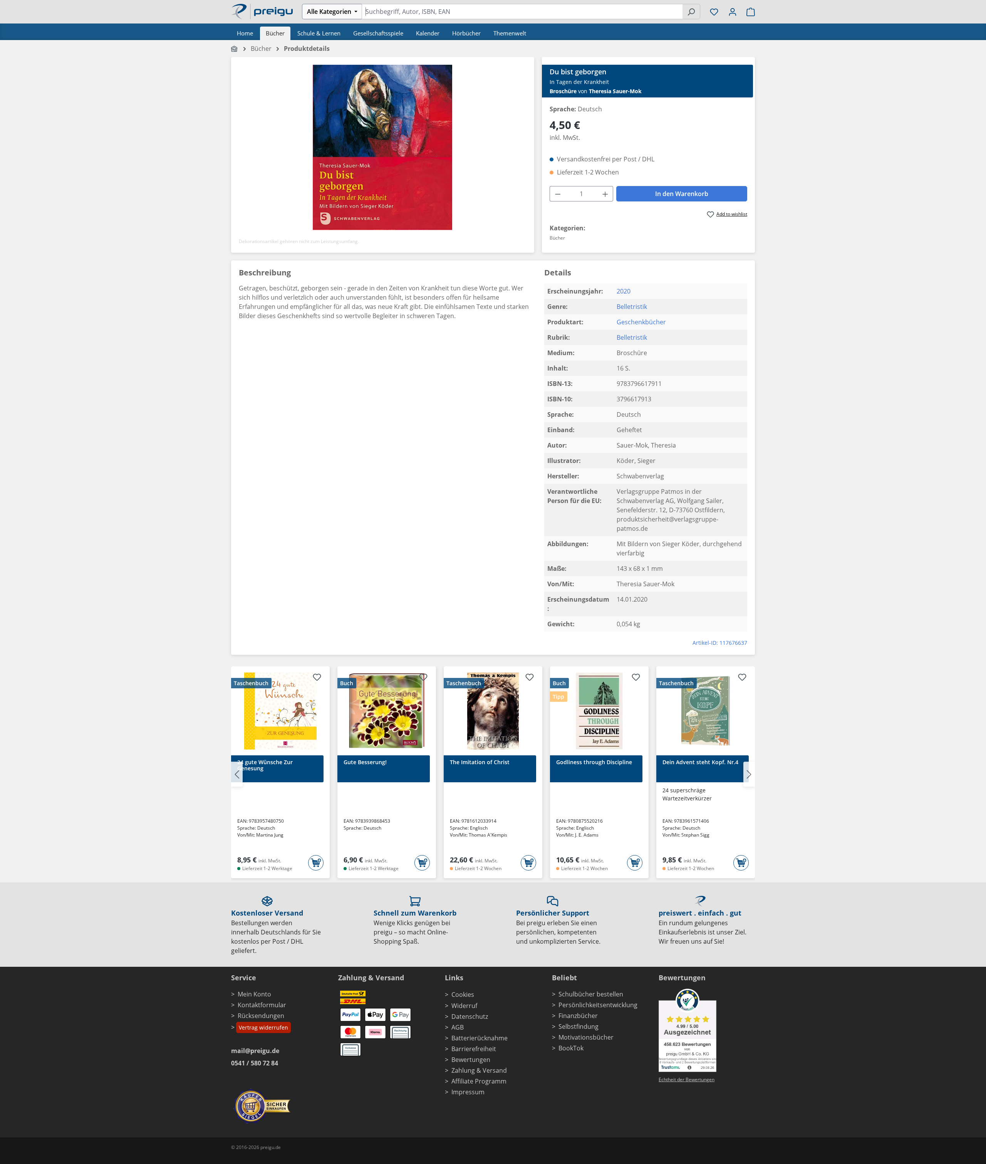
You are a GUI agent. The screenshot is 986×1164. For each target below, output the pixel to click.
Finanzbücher (578, 1015)
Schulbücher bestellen (590, 994)
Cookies (462, 994)
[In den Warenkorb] (316, 862)
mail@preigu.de (255, 1051)
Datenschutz (469, 1016)
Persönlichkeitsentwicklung (597, 1005)
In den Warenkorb (681, 194)
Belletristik (632, 306)
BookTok (571, 1048)
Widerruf (464, 1005)
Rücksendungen (261, 1015)
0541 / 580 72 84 (254, 1063)
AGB (457, 1027)
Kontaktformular (262, 1005)
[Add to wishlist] (317, 678)
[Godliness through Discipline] (599, 711)
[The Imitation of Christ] (493, 711)
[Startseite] (234, 48)
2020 (624, 291)
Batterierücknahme (479, 1038)
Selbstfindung (578, 1026)
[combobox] (522, 11)
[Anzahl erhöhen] (605, 193)
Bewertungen (470, 1059)
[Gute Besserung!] (387, 711)
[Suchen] (691, 11)
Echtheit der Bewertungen (686, 1079)
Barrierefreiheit (473, 1049)
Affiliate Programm (478, 1081)
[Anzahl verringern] (558, 193)
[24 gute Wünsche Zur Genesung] (280, 711)
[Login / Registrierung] (732, 11)
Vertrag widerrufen (263, 1027)
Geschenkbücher (641, 322)
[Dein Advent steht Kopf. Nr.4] (705, 711)
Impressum (468, 1092)
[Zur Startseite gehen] (262, 11)
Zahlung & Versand (479, 1070)
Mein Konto (254, 994)
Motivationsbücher (586, 1037)
